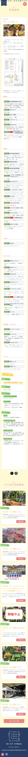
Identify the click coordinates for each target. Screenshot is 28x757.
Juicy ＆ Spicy (14, 212)
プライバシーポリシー (14, 747)
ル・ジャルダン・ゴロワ (16, 189)
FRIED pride (13, 274)
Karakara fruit (13, 181)
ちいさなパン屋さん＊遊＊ (16, 208)
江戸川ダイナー (14, 282)
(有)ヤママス (13, 109)
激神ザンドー (13, 366)
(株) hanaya (13, 124)
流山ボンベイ (13, 267)
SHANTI (12, 243)
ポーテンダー (13, 334)
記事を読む (21, 521)
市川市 (11, 744)
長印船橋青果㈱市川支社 (16, 101)
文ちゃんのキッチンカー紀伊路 (16, 304)
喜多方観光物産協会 (14, 153)
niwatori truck (14, 342)
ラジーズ (12, 312)
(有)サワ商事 (13, 114)
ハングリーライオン (15, 329)
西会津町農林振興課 (14, 168)
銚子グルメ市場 (14, 224)
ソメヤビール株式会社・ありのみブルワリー (16, 175)
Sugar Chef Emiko (14, 203)
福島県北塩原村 (13, 161)
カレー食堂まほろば (18, 297)
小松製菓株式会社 (18, 217)
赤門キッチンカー (14, 261)
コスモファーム (13, 119)
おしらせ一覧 (14, 721)
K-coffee (12, 196)
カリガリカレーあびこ (15, 289)
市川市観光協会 (18, 744)
